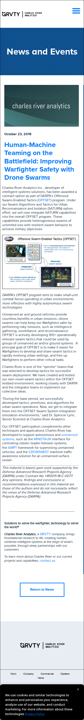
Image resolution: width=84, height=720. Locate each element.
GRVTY (45, 534)
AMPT (12, 447)
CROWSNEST (39, 451)
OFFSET (44, 200)
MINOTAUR (42, 439)
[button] (76, 10)
